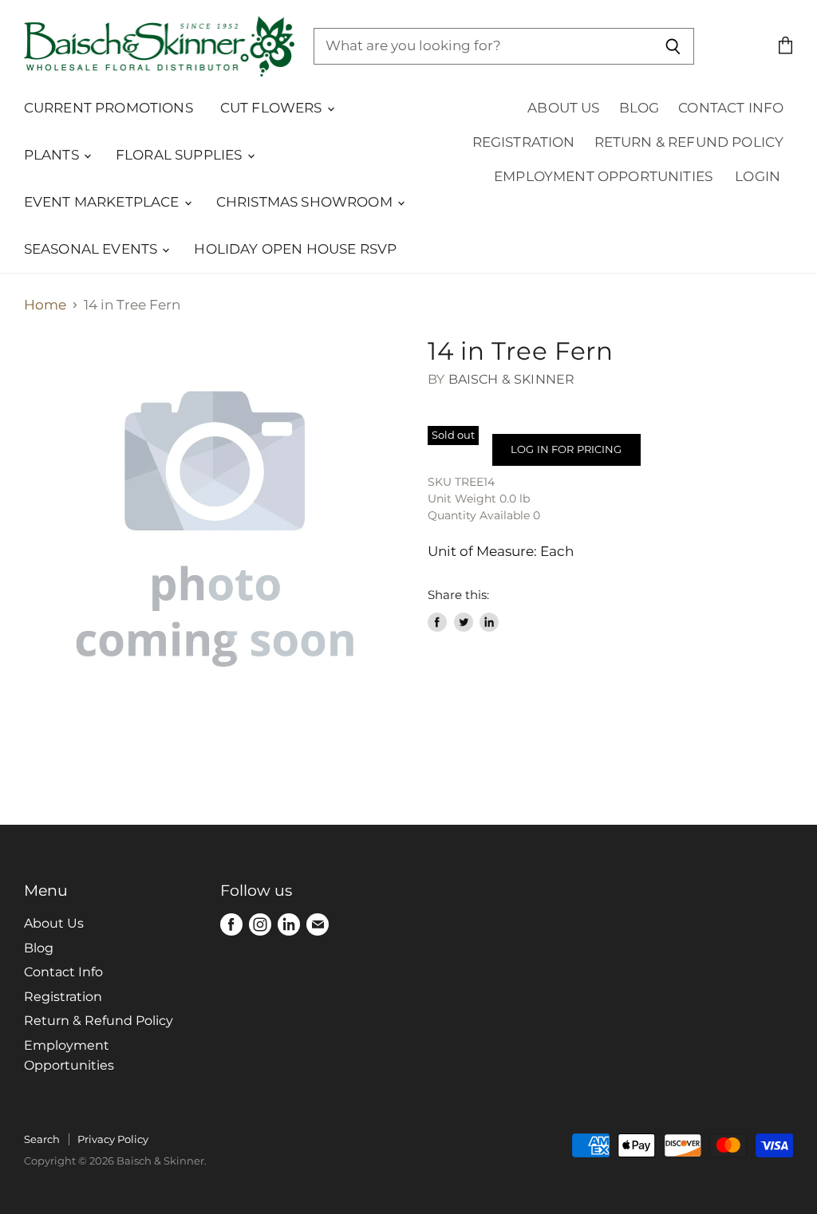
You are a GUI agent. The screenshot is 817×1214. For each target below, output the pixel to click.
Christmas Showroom (306, 202)
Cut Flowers (273, 108)
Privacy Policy (112, 1139)
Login (757, 176)
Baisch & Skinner (511, 379)
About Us (563, 108)
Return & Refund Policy (689, 142)
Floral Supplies (181, 155)
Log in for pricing (566, 449)
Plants (53, 155)
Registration (523, 142)
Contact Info (730, 108)
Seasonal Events (92, 249)
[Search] (673, 46)
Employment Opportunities (603, 176)
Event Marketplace (103, 202)
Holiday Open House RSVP (295, 249)
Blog (639, 108)
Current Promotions (108, 108)
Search (42, 1139)
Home (45, 305)
